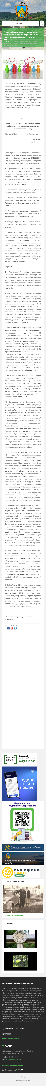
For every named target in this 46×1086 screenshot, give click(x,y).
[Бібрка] (20, 970)
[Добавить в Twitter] (15, 628)
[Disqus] (23, 660)
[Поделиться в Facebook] (8, 628)
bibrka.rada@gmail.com (14, 1059)
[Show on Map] (42, 23)
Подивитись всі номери (11, 1038)
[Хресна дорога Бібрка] (20, 948)
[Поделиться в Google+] (12, 628)
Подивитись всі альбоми (13, 915)
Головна (6, 42)
